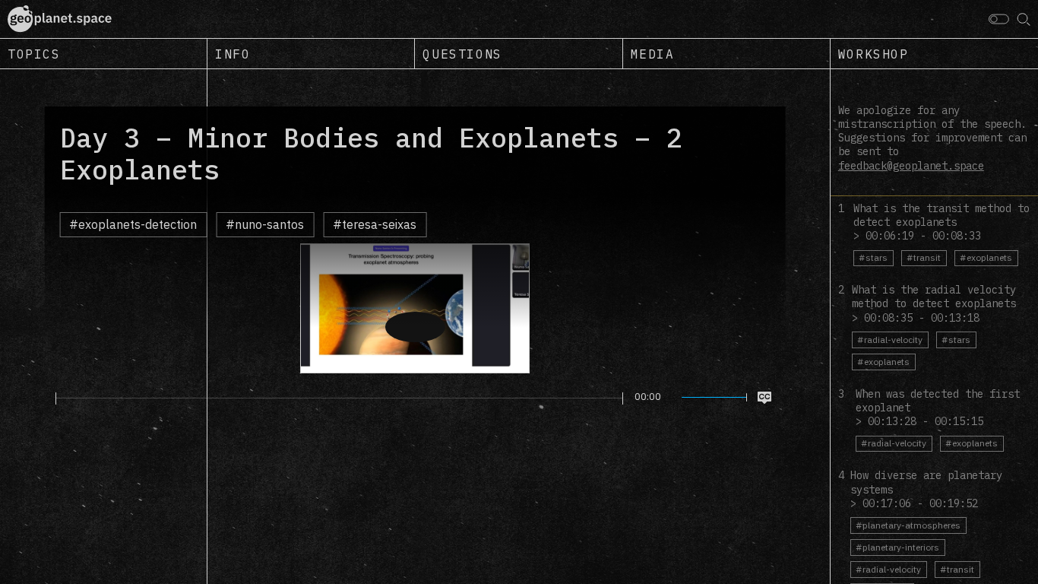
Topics (34, 54)
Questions (462, 54)
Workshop (873, 54)
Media (653, 54)
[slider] (339, 398)
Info (232, 54)
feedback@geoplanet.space (911, 166)
